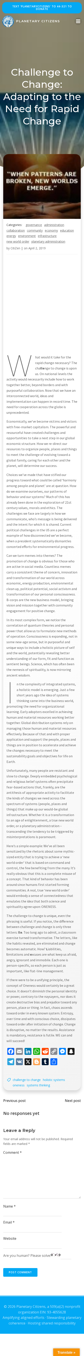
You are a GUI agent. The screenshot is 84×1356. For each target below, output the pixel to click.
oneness (19, 1085)
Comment (12, 1152)
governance (34, 225)
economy (51, 230)
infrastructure (47, 236)
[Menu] (78, 21)
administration (54, 225)
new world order (17, 241)
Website (9, 1238)
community (35, 230)
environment (27, 236)
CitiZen (15, 248)
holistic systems (54, 1080)
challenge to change (27, 1080)
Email (9, 1222)
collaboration (15, 230)
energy (11, 236)
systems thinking (38, 1085)
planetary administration (48, 241)
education (67, 230)
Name (9, 1206)
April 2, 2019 (37, 248)
